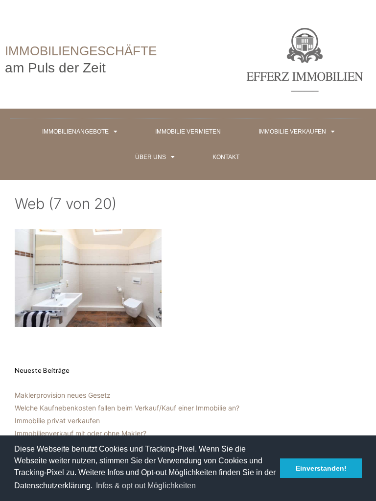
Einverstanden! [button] (321, 468)
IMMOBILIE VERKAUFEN (292, 131)
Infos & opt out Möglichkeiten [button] (146, 485)
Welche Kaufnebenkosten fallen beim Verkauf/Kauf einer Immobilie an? (127, 408)
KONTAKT (225, 157)
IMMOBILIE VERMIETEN (188, 131)
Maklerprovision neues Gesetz (63, 395)
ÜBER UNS (150, 157)
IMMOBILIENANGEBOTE (75, 131)
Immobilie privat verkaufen (57, 420)
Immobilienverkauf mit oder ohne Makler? (80, 433)
